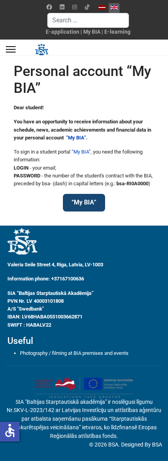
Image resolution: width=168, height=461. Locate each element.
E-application (62, 32)
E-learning (117, 32)
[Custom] (87, 7)
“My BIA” (75, 138)
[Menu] (11, 49)
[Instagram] (74, 7)
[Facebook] (49, 7)
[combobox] (88, 20)
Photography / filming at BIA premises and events (74, 353)
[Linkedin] (62, 7)
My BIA (91, 32)
